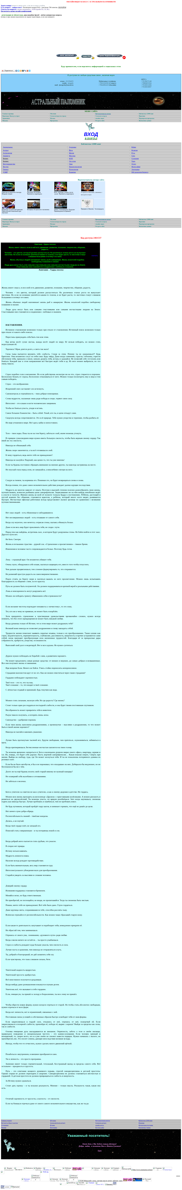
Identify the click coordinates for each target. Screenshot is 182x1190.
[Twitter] (18, 70)
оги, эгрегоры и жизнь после (64, 192)
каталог (178, 1175)
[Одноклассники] (21, 70)
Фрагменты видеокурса (34, 194)
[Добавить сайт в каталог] (114, 1184)
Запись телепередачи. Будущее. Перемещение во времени (64, 210)
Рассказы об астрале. (34, 192)
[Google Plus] (27, 70)
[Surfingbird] (30, 70)
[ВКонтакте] (16, 70)
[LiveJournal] (25, 70)
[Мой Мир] (23, 70)
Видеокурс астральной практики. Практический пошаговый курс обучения (12, 211)
